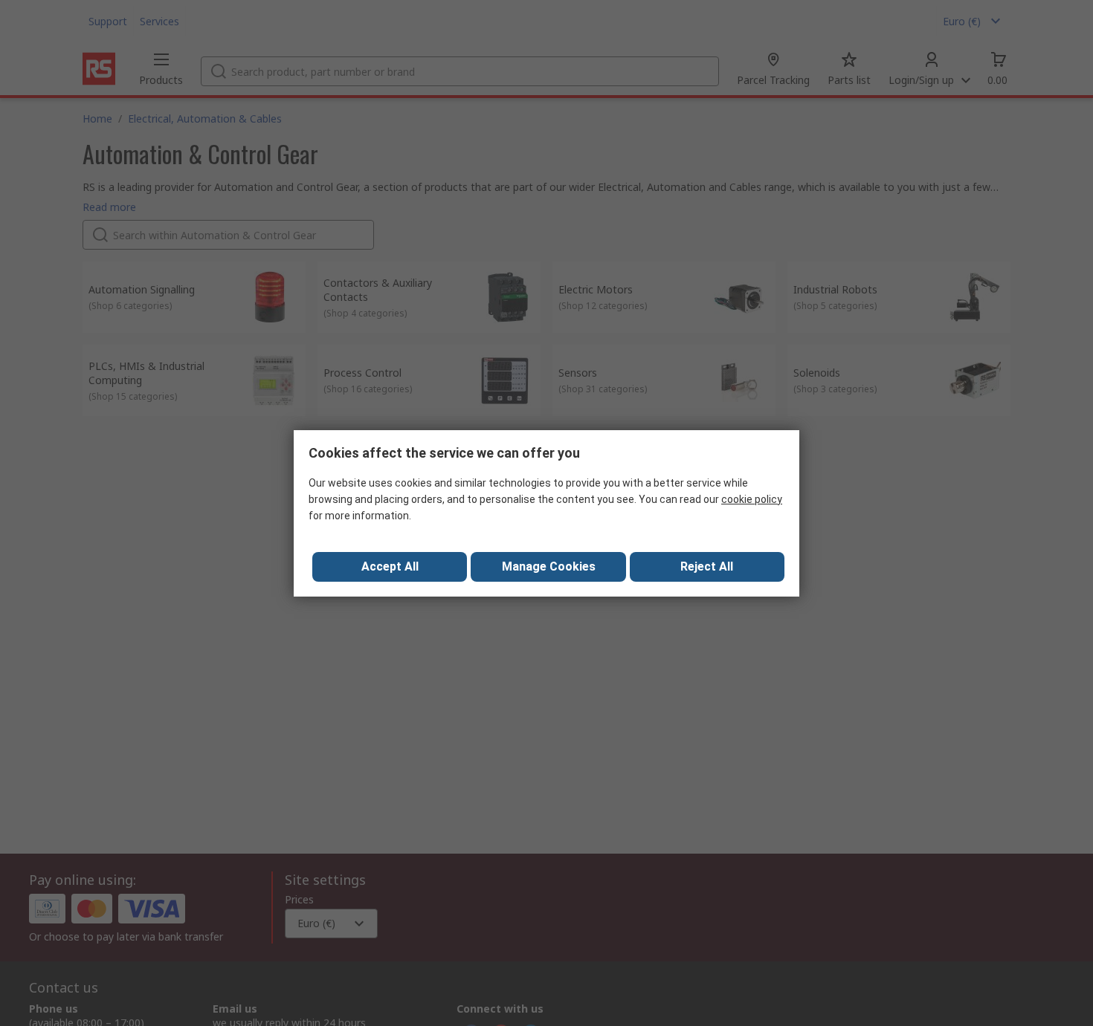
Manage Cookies (549, 566)
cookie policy (751, 499)
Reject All (706, 566)
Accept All (390, 566)
